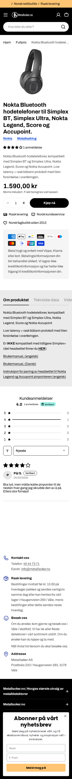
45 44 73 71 (31, 563)
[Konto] (58, 14)
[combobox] (36, 27)
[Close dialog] (65, 716)
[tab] (16, 301)
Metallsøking (27, 138)
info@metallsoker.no (35, 569)
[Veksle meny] (5, 14)
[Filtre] (7, 451)
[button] (13, 147)
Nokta (7, 138)
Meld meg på (36, 768)
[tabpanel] (36, 344)
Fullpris (21, 42)
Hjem (7, 42)
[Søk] (63, 26)
